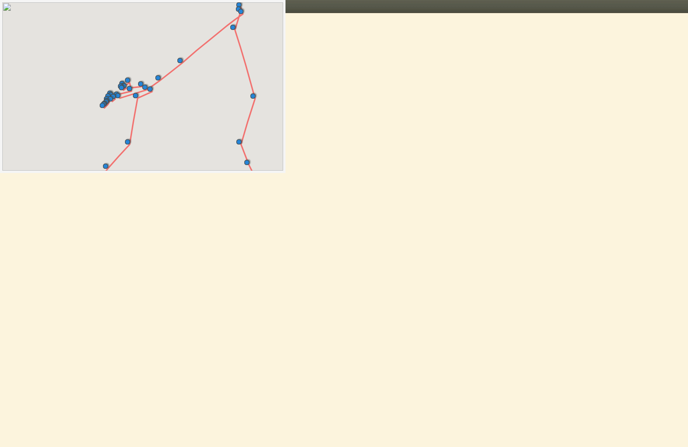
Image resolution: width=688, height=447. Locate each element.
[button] (248, 160)
